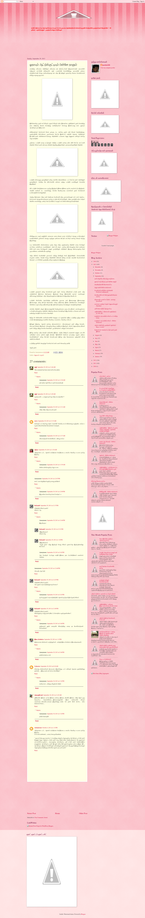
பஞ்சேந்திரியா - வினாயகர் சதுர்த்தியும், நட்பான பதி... (105, 312)
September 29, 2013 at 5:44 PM (55, 623)
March (97, 350)
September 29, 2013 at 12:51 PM (54, 529)
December (98, 267)
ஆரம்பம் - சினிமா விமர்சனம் (107, 455)
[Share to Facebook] (60, 352)
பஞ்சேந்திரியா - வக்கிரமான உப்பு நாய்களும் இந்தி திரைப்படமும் (108, 468)
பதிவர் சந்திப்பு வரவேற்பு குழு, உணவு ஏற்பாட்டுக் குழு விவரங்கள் (108, 646)
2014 (94, 261)
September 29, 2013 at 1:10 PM (54, 540)
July (96, 338)
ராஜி (35, 367)
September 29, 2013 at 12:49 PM (49, 608)
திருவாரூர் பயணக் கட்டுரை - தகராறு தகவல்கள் (105, 300)
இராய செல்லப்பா (39, 639)
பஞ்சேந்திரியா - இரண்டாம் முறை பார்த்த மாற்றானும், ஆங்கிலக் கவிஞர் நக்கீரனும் (108, 429)
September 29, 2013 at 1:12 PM (52, 639)
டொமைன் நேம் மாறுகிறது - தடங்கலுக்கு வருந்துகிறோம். (107, 389)
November (98, 270)
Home (57, 813)
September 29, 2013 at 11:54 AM (48, 450)
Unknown (37, 666)
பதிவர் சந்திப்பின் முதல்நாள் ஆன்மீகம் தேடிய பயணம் (105, 326)
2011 (94, 363)
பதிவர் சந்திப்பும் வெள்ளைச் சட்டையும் (107, 619)
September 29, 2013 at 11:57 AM (56, 436)
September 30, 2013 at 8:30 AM (49, 666)
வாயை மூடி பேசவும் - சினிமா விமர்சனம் (107, 442)
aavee (36, 421)
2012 (94, 360)
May (96, 344)
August (97, 335)
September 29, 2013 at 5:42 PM (55, 552)
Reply (36, 373)
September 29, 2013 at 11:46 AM (46, 367)
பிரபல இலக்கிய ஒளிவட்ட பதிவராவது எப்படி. (106, 539)
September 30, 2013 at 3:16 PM (55, 681)
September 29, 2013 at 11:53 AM (47, 421)
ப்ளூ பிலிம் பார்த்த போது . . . (106, 416)
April (96, 347)
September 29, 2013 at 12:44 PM (56, 520)
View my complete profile (108, 68)
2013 (94, 264)
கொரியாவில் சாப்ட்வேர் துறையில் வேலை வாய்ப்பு (106, 296)
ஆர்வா (36, 450)
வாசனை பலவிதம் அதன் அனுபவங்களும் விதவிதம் (106, 305)
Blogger (83, 914)
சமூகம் (42, 355)
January (97, 356)
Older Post (83, 813)
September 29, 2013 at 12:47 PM (49, 580)
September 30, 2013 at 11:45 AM (52, 695)
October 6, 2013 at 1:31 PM (49, 728)
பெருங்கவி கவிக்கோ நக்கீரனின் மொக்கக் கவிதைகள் (104, 291)
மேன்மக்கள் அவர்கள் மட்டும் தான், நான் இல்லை (106, 330)
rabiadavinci (38, 728)
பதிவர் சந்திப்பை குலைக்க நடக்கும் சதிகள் (103, 594)
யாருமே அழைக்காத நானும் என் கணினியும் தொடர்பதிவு (108, 553)
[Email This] (54, 352)
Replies (38, 376)
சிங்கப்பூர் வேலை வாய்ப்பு (98, 481)
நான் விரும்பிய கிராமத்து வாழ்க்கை (104, 279)
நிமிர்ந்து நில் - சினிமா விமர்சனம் (108, 492)
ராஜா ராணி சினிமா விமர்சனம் (103, 287)
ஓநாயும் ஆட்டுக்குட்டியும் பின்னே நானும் (105, 282)
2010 (94, 366)
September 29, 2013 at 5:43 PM (55, 595)
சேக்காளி (37, 505)
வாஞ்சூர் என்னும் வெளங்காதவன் (104, 581)
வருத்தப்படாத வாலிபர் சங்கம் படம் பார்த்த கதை (106, 317)
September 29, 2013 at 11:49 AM (46, 394)
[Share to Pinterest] (62, 352)
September (98, 276)
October (97, 273)
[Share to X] (58, 352)
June (96, 341)
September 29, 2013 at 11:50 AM (56, 380)
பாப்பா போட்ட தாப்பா (104, 376)
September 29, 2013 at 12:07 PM (51, 478)
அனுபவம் (36, 355)
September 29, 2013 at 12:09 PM (56, 491)
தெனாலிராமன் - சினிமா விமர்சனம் (106, 403)
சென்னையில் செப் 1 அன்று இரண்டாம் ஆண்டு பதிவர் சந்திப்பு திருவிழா (107, 633)
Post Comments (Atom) (41, 817)
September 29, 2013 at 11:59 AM (56, 465)
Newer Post (31, 813)
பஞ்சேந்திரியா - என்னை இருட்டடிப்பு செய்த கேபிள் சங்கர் (108, 605)
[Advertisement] (57, 796)
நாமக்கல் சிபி (106, 65)
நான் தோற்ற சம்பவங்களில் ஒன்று (106, 567)
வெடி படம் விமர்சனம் (105, 659)
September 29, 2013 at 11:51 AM (56, 407)
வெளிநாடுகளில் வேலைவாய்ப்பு (103, 284)
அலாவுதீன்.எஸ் (38, 695)
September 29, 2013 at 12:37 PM (49, 505)
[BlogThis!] (56, 352)
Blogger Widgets (96, 253)
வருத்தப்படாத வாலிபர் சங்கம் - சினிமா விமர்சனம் (105, 321)
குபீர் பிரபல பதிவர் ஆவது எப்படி (103, 309)
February (97, 353)
